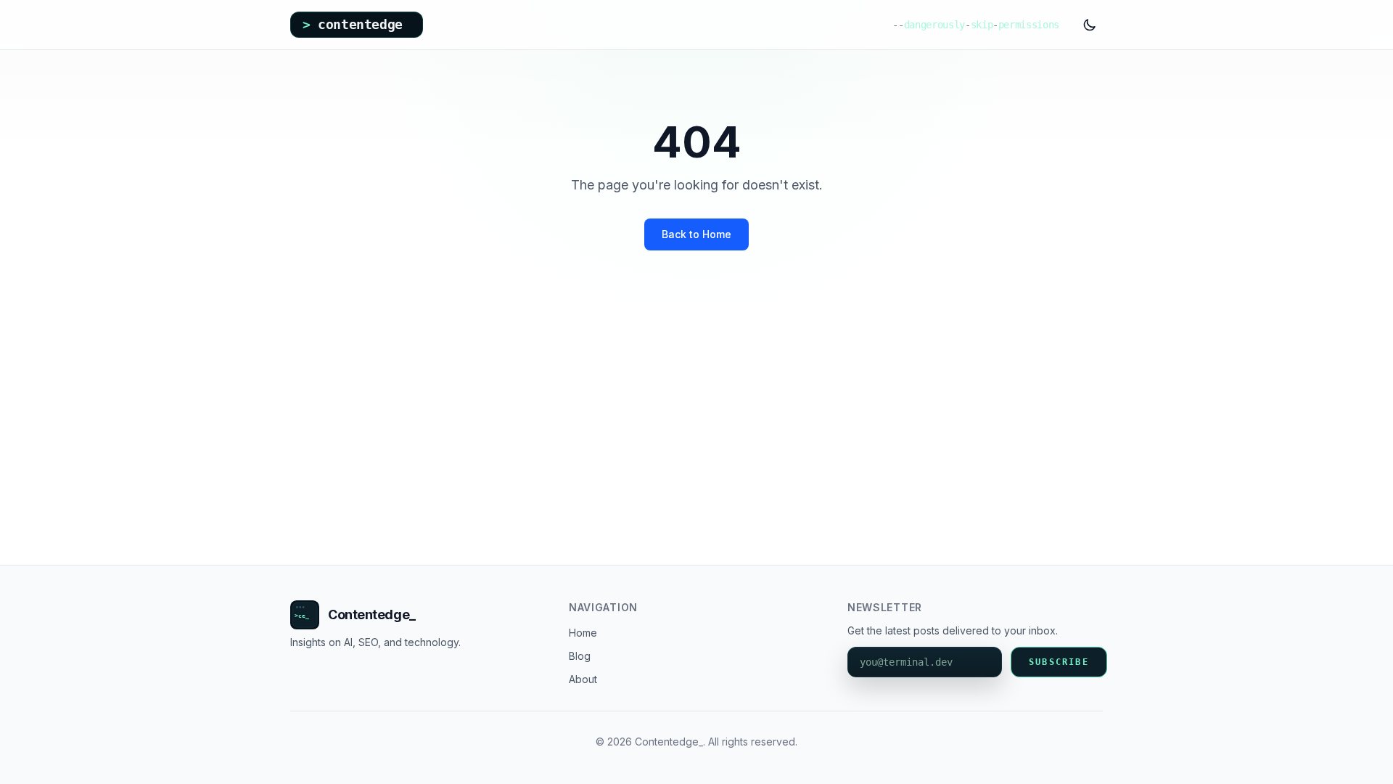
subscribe (1059, 662)
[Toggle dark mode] (1090, 25)
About (583, 679)
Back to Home (696, 234)
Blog (580, 656)
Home (583, 632)
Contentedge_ (372, 614)
